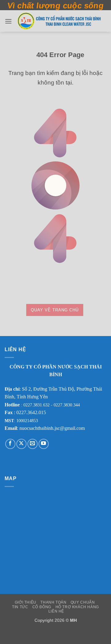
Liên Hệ (56, 611)
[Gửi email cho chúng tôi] (32, 444)
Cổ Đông (41, 607)
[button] (8, 21)
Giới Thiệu (25, 602)
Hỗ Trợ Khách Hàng (77, 607)
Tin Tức (20, 607)
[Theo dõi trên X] (21, 444)
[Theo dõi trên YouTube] (44, 444)
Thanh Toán (53, 602)
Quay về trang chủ (55, 310)
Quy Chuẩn (83, 602)
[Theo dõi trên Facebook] (10, 444)
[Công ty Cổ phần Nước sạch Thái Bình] (59, 21)
